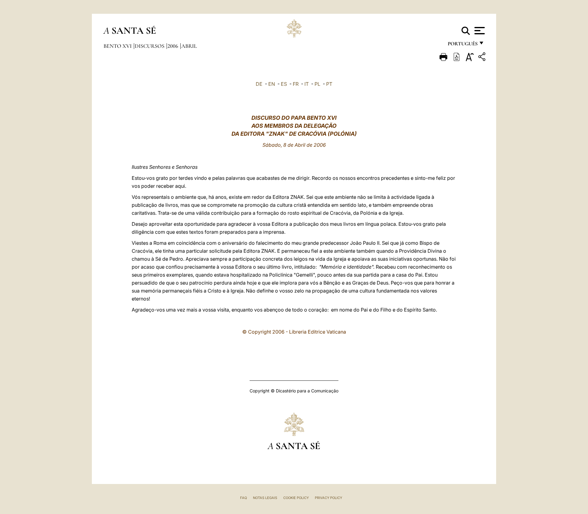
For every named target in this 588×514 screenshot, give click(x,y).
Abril (189, 46)
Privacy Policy (328, 498)
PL (317, 84)
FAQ (243, 498)
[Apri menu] (479, 30)
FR (296, 84)
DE (259, 84)
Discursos (150, 46)
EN (271, 84)
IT (306, 84)
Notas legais (265, 498)
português (462, 45)
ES (284, 84)
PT (329, 84)
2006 (173, 46)
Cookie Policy (296, 498)
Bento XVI (118, 46)
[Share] (482, 57)
